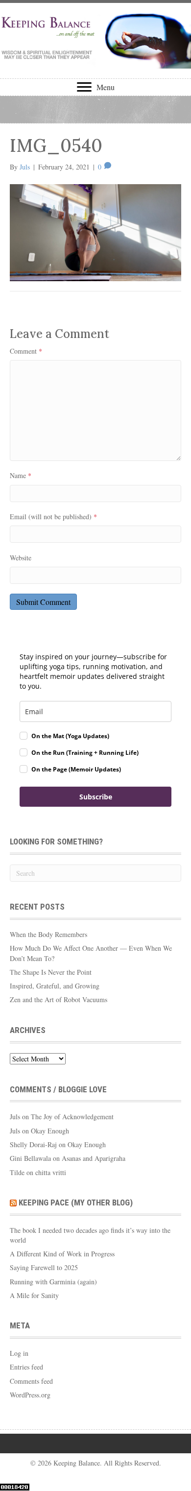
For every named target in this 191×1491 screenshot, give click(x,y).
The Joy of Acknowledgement (72, 1116)
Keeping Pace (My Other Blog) (76, 1202)
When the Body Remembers (48, 934)
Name (20, 475)
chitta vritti (50, 1172)
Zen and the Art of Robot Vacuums (58, 999)
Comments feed (31, 1381)
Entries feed (26, 1366)
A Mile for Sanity (34, 1295)
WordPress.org (30, 1394)
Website (20, 557)
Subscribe (95, 796)
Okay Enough (50, 1130)
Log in (19, 1353)
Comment (26, 351)
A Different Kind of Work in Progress (62, 1253)
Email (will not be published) (53, 516)
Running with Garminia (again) (53, 1281)
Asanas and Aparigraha (93, 1158)
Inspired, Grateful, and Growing (54, 985)
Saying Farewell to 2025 (44, 1267)
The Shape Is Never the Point (51, 972)
